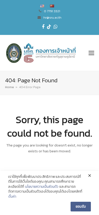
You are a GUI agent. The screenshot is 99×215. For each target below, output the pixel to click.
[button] (91, 53)
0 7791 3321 (52, 11)
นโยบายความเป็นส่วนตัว (41, 186)
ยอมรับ (81, 206)
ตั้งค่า (12, 196)
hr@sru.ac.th (52, 17)
